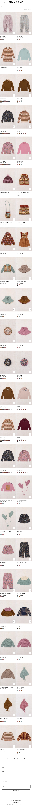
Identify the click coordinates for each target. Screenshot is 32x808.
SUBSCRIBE (16, 409)
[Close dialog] (30, 395)
